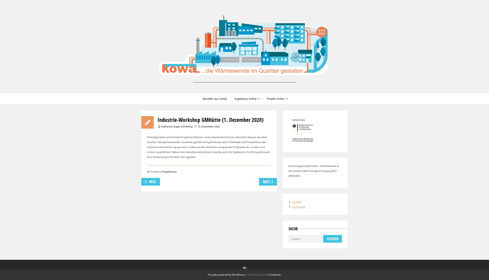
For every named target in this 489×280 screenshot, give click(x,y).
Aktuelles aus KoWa (214, 99)
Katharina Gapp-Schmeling (176, 126)
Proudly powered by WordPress (226, 274)
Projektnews (169, 171)
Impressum (298, 206)
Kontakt (296, 202)
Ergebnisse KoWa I (246, 99)
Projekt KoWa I (276, 99)
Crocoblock (274, 274)
